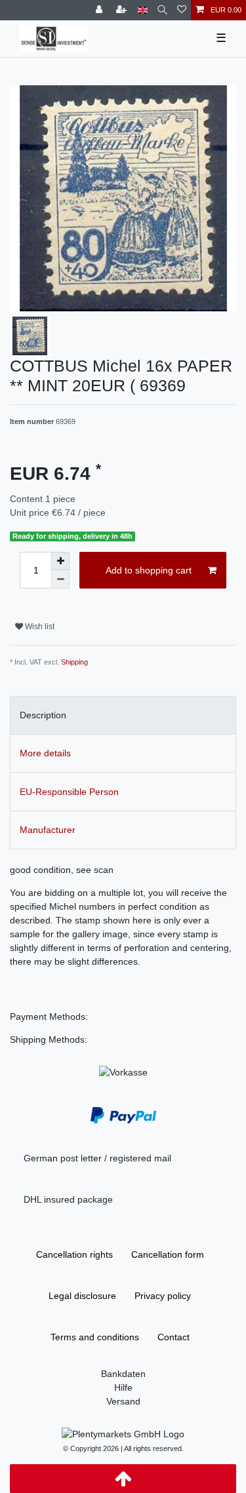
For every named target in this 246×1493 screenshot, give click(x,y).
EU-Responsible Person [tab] (69, 791)
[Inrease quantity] (60, 561)
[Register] (123, 10)
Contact (173, 1337)
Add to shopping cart (149, 570)
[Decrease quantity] (60, 579)
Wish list (38, 626)
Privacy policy (162, 1295)
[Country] (142, 10)
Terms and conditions (95, 1337)
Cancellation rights (74, 1254)
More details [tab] (45, 753)
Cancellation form (167, 1254)
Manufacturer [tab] (47, 829)
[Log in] (100, 10)
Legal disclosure (82, 1295)
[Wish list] (182, 10)
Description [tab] (43, 715)
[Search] (162, 10)
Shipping (74, 662)
